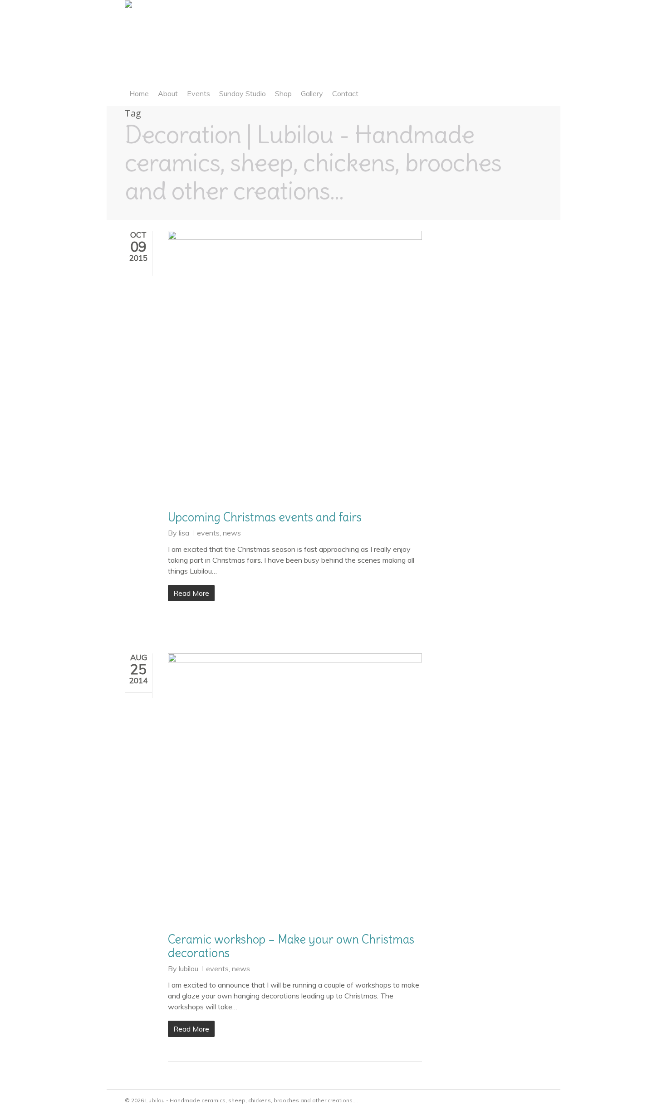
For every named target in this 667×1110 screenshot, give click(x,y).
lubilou (188, 968)
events (208, 532)
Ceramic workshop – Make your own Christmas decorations (291, 946)
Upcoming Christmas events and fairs (265, 517)
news (232, 532)
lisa (184, 532)
